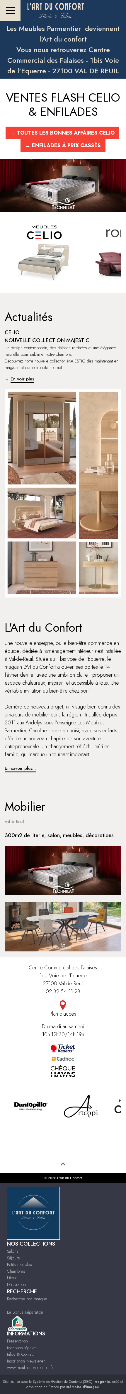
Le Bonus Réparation (25, 1312)
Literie (12, 1277)
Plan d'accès (63, 1014)
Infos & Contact (21, 1354)
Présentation (17, 1341)
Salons (12, 1251)
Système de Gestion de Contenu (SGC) (71, 1381)
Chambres (16, 1271)
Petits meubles (19, 1264)
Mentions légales (22, 1348)
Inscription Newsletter (26, 1361)
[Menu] (10, 10)
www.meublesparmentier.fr (30, 1367)
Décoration (16, 1284)
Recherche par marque (27, 1299)
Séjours (13, 1258)
